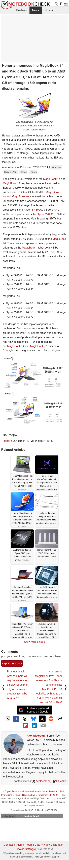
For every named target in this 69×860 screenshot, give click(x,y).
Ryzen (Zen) (10, 172)
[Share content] (8, 719)
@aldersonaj (43, 781)
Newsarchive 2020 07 (48, 794)
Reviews (21, 10)
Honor (6, 441)
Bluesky (61, 781)
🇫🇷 (48, 167)
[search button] (56, 4)
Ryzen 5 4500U (33, 209)
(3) (52, 441)
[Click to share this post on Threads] (25, 719)
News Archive (28, 794)
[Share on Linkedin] (34, 725)
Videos (49, 10)
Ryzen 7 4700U (46, 214)
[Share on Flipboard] (25, 725)
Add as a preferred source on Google (38, 710)
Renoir (23, 172)
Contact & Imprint (14, 844)
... (65, 10)
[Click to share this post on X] (42, 719)
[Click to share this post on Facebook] (16, 719)
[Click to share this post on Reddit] (51, 719)
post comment (13, 663)
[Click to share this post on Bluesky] (33, 719)
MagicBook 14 (51, 179)
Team (29, 844)
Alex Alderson (10, 167)
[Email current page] (43, 725)
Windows (56, 167)
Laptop (33, 172)
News (35, 10)
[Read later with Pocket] (60, 719)
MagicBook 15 (11, 183)
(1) (24, 441)
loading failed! (8, 816)
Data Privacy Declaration (49, 844)
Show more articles (34, 641)
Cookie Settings (25, 849)
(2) (28, 441)
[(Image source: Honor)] (33, 373)
